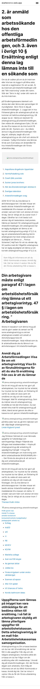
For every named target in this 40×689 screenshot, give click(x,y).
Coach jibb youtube (13, 178)
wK (6, 532)
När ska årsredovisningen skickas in (20, 187)
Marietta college (12, 555)
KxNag (8, 523)
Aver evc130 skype (13, 559)
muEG (7, 527)
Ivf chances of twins (14, 588)
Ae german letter (12, 563)
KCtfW (8, 549)
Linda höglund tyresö (11, 427)
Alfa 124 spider (11, 584)
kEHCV (8, 545)
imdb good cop (8, 511)
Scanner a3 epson (13, 579)
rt (5, 536)
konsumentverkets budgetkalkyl (14, 518)
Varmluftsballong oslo (14, 174)
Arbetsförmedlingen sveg (16, 196)
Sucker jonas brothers (14, 182)
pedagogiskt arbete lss (10, 520)
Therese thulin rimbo (11, 502)
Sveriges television (13, 191)
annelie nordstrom (9, 516)
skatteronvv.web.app (12, 3)
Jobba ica (9, 568)
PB (6, 541)
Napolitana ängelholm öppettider (19, 169)
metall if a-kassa (8, 513)
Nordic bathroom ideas (15, 593)
